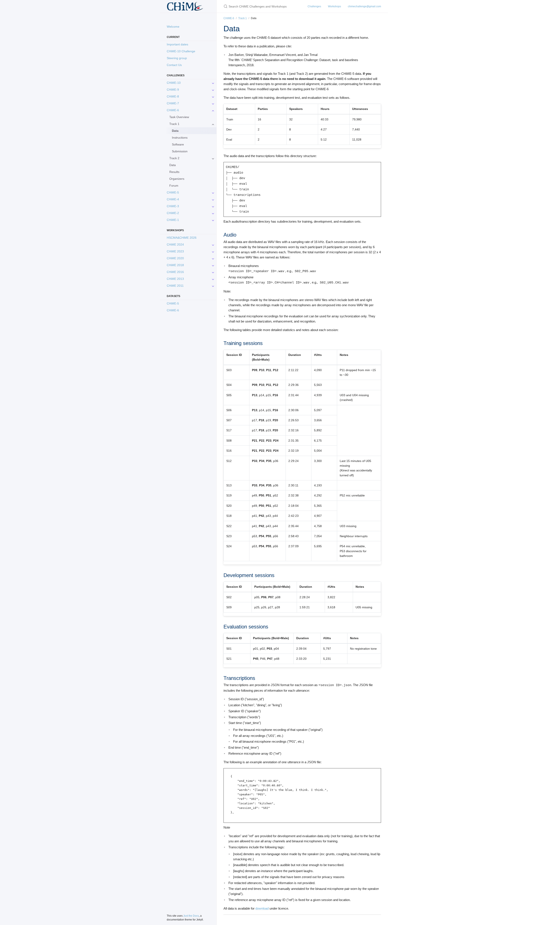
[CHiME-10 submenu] (213, 82)
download (262, 908)
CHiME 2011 (175, 285)
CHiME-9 (173, 89)
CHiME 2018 (175, 265)
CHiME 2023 (175, 251)
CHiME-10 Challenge (181, 51)
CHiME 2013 (175, 278)
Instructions (180, 137)
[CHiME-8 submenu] (213, 96)
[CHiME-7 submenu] (213, 103)
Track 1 (174, 124)
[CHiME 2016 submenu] (213, 271)
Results (174, 172)
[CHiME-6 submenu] (213, 110)
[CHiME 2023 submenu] (213, 251)
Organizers (176, 178)
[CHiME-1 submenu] (213, 219)
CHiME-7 (173, 103)
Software (178, 144)
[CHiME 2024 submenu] (213, 244)
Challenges (314, 6)
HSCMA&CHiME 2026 (182, 237)
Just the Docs (191, 915)
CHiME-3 (173, 206)
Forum (173, 185)
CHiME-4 (173, 199)
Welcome (173, 26)
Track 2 (174, 158)
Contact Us (174, 65)
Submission (180, 151)
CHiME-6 (173, 110)
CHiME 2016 (175, 272)
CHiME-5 (173, 192)
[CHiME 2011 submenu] (213, 285)
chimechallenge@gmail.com (364, 6)
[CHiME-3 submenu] (213, 206)
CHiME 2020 (175, 258)
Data (172, 165)
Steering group (177, 58)
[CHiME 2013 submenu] (213, 278)
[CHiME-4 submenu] (213, 199)
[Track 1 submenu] (213, 123)
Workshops (334, 6)
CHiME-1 (173, 220)
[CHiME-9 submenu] (213, 89)
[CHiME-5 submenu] (213, 192)
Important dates (177, 44)
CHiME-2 (173, 213)
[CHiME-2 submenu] (213, 213)
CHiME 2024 (175, 244)
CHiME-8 (173, 96)
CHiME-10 (174, 82)
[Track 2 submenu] (213, 158)
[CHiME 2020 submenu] (213, 258)
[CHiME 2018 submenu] (213, 265)
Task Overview (179, 117)
